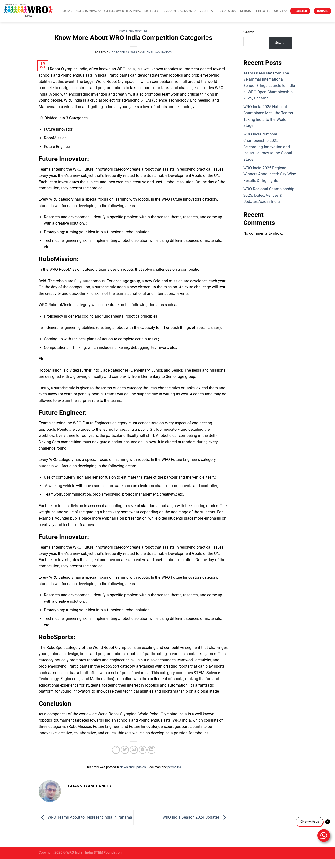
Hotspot (152, 11)
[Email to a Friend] (134, 750)
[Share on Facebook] (116, 750)
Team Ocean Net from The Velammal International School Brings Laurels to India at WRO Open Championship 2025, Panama (269, 85)
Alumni (246, 11)
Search (248, 32)
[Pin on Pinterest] (143, 750)
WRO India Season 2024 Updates (191, 817)
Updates (263, 11)
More (278, 11)
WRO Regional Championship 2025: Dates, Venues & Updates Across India (268, 195)
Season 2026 (86, 11)
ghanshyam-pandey (157, 52)
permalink (174, 767)
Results (206, 11)
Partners (227, 11)
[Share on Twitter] (125, 750)
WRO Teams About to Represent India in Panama (89, 817)
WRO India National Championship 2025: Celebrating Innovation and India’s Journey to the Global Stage (267, 146)
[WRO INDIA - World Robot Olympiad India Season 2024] (28, 11)
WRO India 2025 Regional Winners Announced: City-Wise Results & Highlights (269, 174)
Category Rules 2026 (122, 11)
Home (67, 11)
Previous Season (178, 11)
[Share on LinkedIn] (151, 750)
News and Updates (133, 30)
